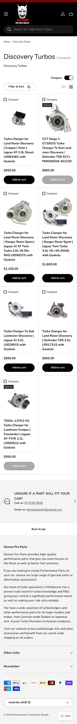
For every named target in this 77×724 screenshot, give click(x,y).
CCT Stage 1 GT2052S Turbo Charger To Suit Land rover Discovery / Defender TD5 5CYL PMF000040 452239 (57, 150)
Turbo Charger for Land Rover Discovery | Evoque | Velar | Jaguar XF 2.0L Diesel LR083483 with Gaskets (19, 150)
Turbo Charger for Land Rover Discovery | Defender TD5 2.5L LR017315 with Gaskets (57, 340)
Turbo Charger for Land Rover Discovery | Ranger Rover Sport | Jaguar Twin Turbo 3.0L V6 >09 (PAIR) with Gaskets (57, 244)
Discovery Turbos (22, 42)
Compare (56, 78)
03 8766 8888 (33, 503)
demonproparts (19, 714)
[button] (71, 14)
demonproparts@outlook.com (44, 509)
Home (7, 42)
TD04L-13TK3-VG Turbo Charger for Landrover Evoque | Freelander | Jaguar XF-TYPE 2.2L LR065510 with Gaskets (17, 434)
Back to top (39, 529)
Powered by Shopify (38, 714)
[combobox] (38, 29)
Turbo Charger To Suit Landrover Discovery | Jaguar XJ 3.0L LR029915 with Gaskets (19, 340)
